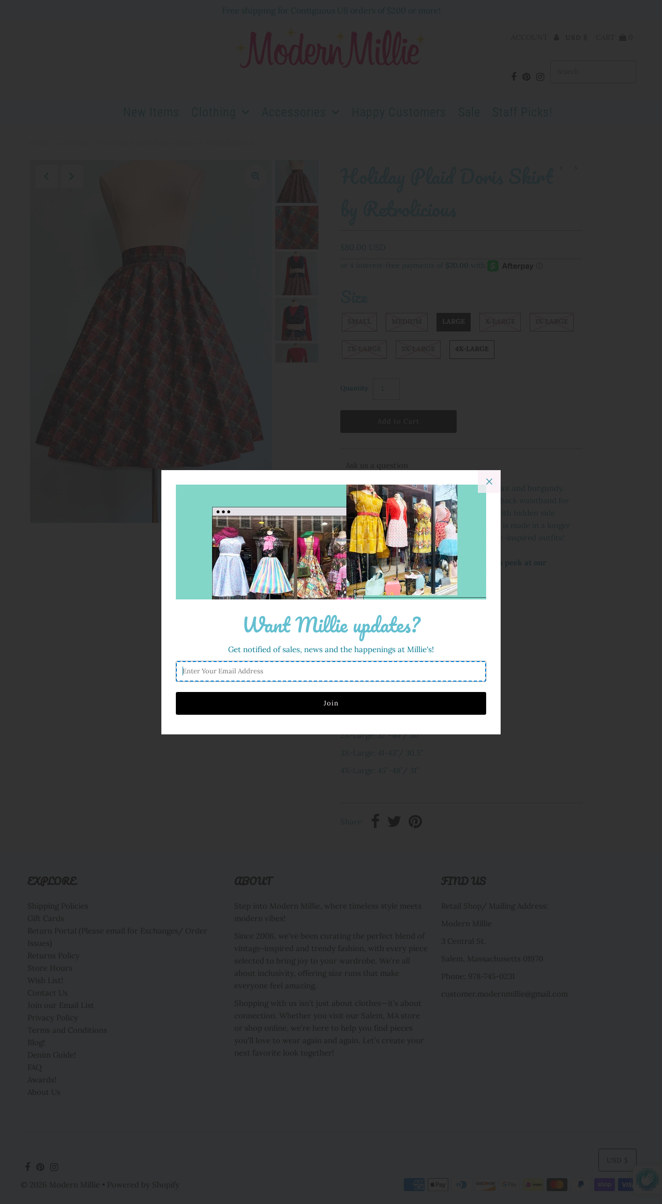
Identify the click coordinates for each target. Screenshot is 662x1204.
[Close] (489, 481)
